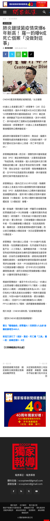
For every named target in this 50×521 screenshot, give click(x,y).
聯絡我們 (25, 513)
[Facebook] (5, 54)
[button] (4, 12)
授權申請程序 (8, 510)
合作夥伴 (23, 505)
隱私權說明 (41, 508)
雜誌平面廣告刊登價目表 (12, 508)
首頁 (4, 19)
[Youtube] (36, 491)
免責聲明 (32, 510)
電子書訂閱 (33, 505)
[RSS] (21, 491)
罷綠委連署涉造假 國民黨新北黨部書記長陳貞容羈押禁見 (13, 370)
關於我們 (13, 505)
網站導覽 (41, 510)
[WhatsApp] (18, 54)
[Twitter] (12, 54)
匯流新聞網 (13, 19)
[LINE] (25, 54)
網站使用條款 (21, 510)
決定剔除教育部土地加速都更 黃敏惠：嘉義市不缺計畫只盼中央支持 (36, 371)
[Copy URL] (31, 54)
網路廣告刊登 (29, 508)
